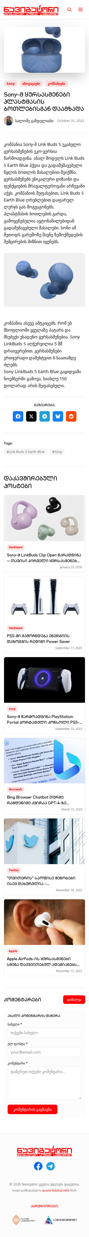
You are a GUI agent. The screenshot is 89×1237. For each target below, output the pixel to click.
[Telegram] (50, 1166)
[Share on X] (31, 416)
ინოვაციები (31, 83)
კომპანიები (56, 83)
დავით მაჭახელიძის (55, 1190)
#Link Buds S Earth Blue (26, 451)
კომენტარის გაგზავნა (32, 1109)
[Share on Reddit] (71, 416)
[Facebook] (38, 1166)
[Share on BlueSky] (58, 416)
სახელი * (15, 1024)
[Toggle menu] (80, 9)
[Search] (69, 9)
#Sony (57, 451)
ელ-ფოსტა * (18, 1043)
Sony (11, 83)
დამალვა (74, 999)
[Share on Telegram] (44, 416)
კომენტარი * (18, 1063)
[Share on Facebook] (18, 416)
